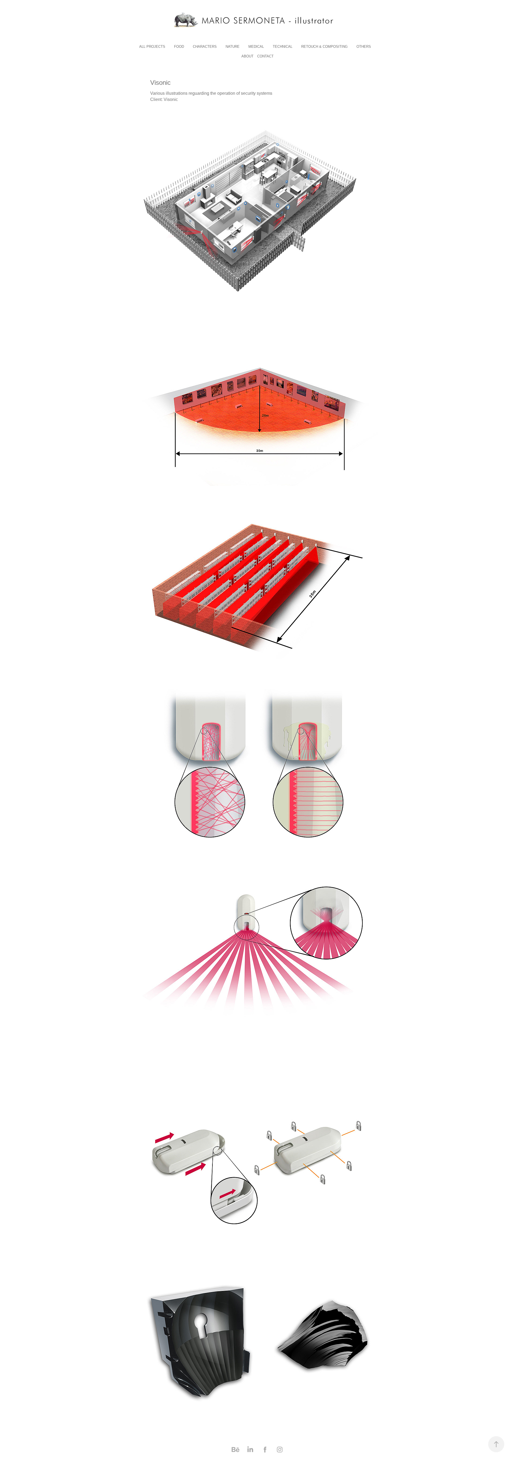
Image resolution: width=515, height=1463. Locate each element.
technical (282, 47)
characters (205, 47)
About (247, 56)
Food (179, 47)
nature (233, 47)
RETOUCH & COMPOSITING (324, 47)
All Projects (152, 47)
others (363, 47)
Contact (265, 56)
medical (256, 47)
